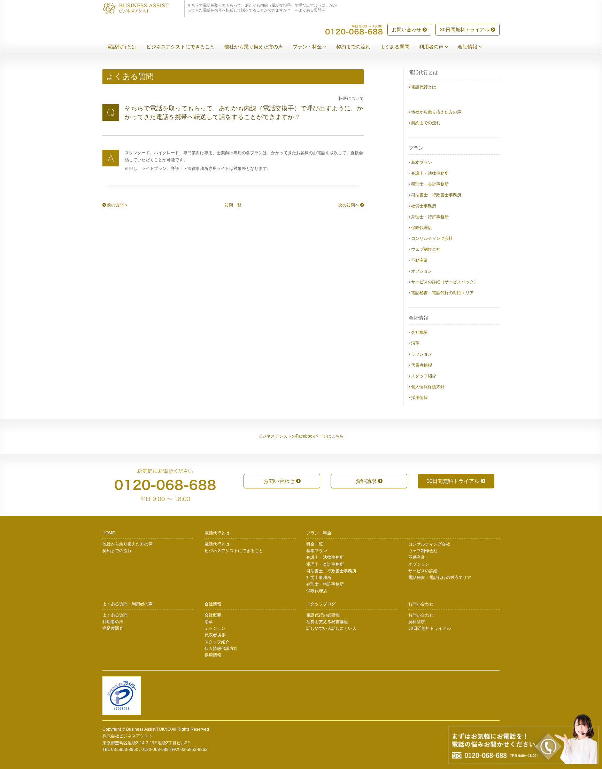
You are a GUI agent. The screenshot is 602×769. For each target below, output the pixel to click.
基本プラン (421, 162)
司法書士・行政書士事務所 (436, 195)
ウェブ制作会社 (425, 249)
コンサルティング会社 (432, 238)
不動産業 (419, 260)
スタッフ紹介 (423, 376)
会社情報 (468, 46)
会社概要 (419, 332)
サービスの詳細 (423, 570)
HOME (108, 533)
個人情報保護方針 (428, 386)
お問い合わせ (407, 29)
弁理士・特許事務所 (430, 216)
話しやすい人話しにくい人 (331, 628)
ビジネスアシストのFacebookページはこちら (301, 436)
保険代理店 (421, 227)
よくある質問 (394, 46)
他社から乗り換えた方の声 (253, 46)
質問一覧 (233, 205)
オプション (421, 271)
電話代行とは (122, 46)
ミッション (421, 354)
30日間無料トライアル (465, 29)
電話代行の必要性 (323, 615)
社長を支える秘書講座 (327, 621)
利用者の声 (432, 46)
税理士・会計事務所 (430, 184)
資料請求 (367, 481)
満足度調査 (112, 628)
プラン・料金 (308, 46)
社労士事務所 (423, 206)
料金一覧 (314, 544)
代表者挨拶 (421, 365)
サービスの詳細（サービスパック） (444, 282)
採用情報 (419, 397)
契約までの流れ (353, 46)
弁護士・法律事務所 (430, 173)
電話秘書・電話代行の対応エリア (442, 292)
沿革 (415, 343)
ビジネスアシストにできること (180, 46)
